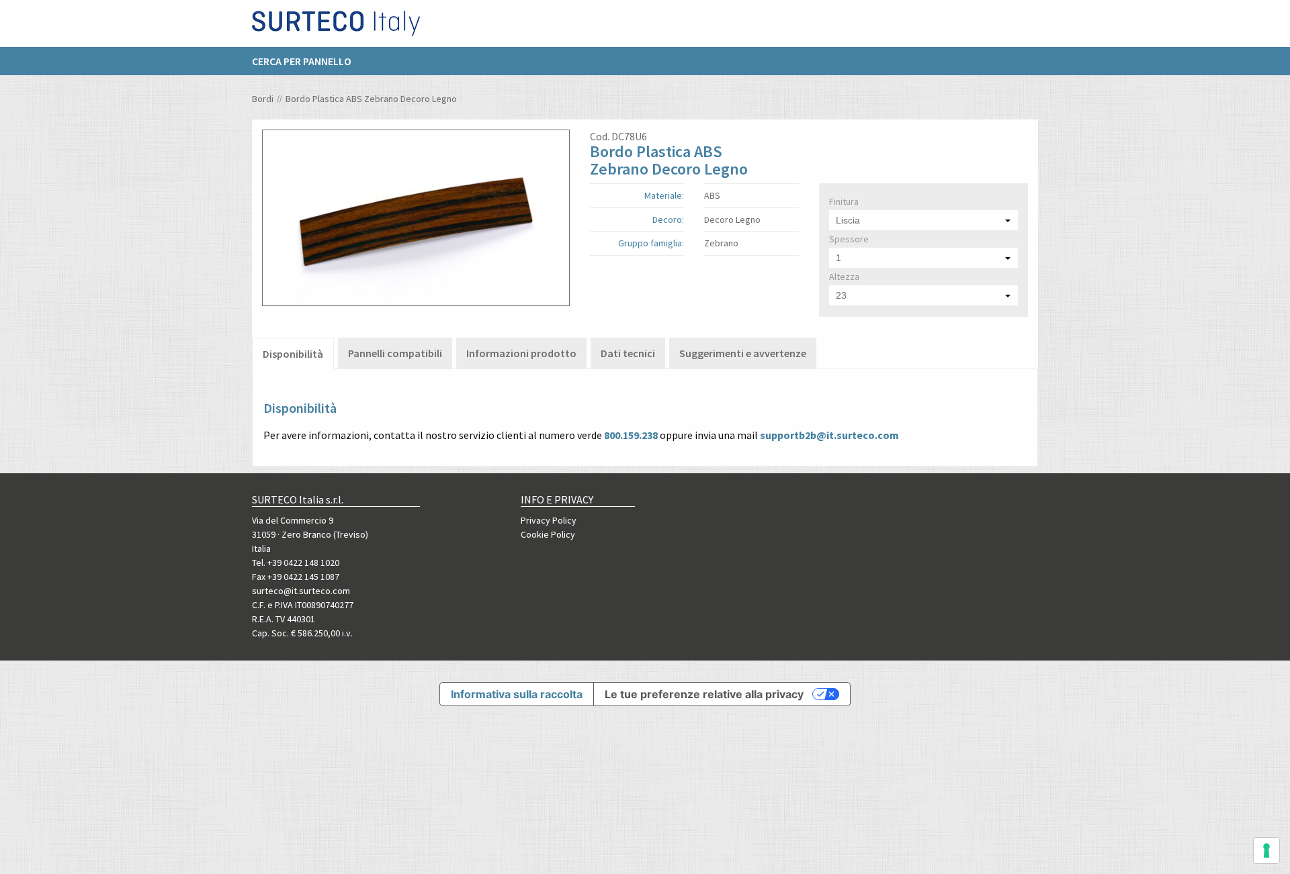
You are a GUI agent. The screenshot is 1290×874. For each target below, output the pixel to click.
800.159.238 (631, 435)
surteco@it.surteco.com (301, 591)
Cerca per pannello (301, 61)
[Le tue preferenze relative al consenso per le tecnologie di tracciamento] (1266, 850)
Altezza (844, 277)
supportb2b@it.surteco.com (829, 435)
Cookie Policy (548, 534)
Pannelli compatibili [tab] (395, 353)
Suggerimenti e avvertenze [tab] (742, 353)
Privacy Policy (548, 520)
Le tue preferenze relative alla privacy (704, 694)
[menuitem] (308, 61)
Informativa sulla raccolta (517, 694)
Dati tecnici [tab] (628, 353)
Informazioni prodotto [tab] (521, 353)
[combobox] (923, 220)
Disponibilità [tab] (293, 353)
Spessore (849, 239)
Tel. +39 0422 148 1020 (295, 562)
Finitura (844, 201)
